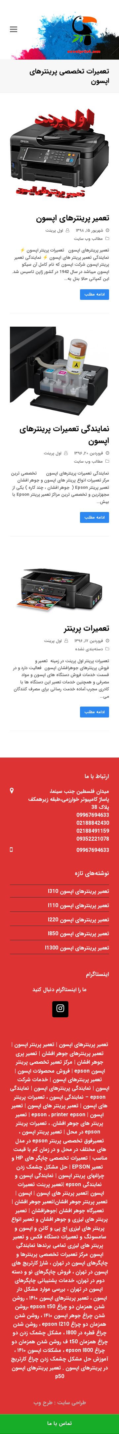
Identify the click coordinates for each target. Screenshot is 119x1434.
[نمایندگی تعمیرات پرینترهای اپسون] (59, 412)
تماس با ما (59, 1424)
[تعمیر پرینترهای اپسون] (59, 201)
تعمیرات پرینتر (86, 628)
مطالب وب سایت (88, 239)
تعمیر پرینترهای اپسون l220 (78, 920)
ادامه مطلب (94, 294)
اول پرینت (54, 230)
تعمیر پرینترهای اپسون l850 (78, 934)
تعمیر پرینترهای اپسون (72, 218)
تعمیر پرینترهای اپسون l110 (78, 906)
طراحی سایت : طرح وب (59, 1403)
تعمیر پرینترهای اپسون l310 (78, 891)
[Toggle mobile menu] (13, 30)
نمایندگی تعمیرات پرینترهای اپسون (64, 435)
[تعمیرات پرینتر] (59, 612)
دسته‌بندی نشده (89, 649)
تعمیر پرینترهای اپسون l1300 (77, 948)
